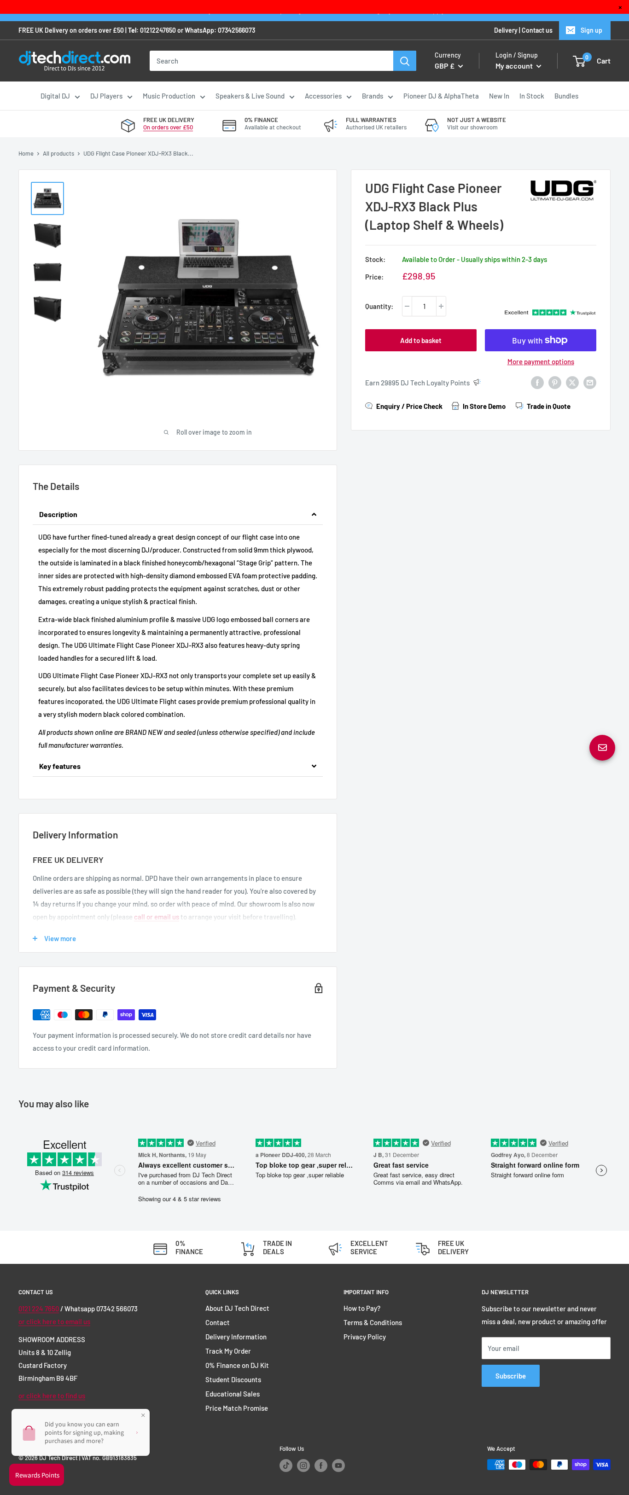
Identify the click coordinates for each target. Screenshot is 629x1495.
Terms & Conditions (373, 1322)
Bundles (566, 96)
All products (58, 153)
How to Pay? (362, 1308)
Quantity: (379, 306)
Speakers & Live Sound (250, 96)
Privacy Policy (365, 1336)
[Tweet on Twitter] (572, 382)
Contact (217, 1322)
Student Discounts (233, 1379)
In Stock (531, 96)
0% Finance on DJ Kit (237, 1365)
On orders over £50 (168, 127)
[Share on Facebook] (537, 382)
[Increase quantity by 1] (441, 306)
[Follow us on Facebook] (320, 1465)
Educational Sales (232, 1394)
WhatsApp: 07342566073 (220, 30)
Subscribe (510, 1376)
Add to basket (421, 340)
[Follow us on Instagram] (303, 1465)
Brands (372, 96)
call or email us (156, 917)
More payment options (540, 361)
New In (499, 96)
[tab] (178, 514)
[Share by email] (589, 382)
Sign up (591, 30)
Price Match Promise (236, 1408)
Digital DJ (55, 96)
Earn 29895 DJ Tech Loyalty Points (417, 382)
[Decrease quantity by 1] (407, 306)
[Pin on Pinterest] (554, 382)
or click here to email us (54, 1321)
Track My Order (228, 1351)
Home (26, 153)
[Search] (404, 61)
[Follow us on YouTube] (338, 1465)
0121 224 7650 (38, 1308)
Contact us (537, 30)
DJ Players (106, 96)
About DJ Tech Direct (237, 1308)
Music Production (169, 96)
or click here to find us (51, 1395)
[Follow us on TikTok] (286, 1465)
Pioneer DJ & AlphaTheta (441, 96)
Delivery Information (236, 1336)
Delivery (506, 30)
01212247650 (158, 30)
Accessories (323, 96)
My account (514, 65)
